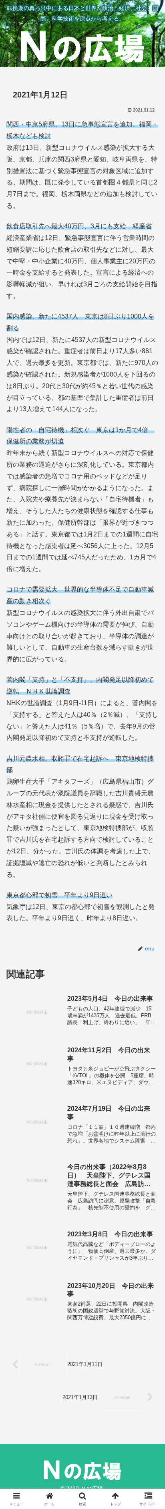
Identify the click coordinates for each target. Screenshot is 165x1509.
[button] (148, 1162)
